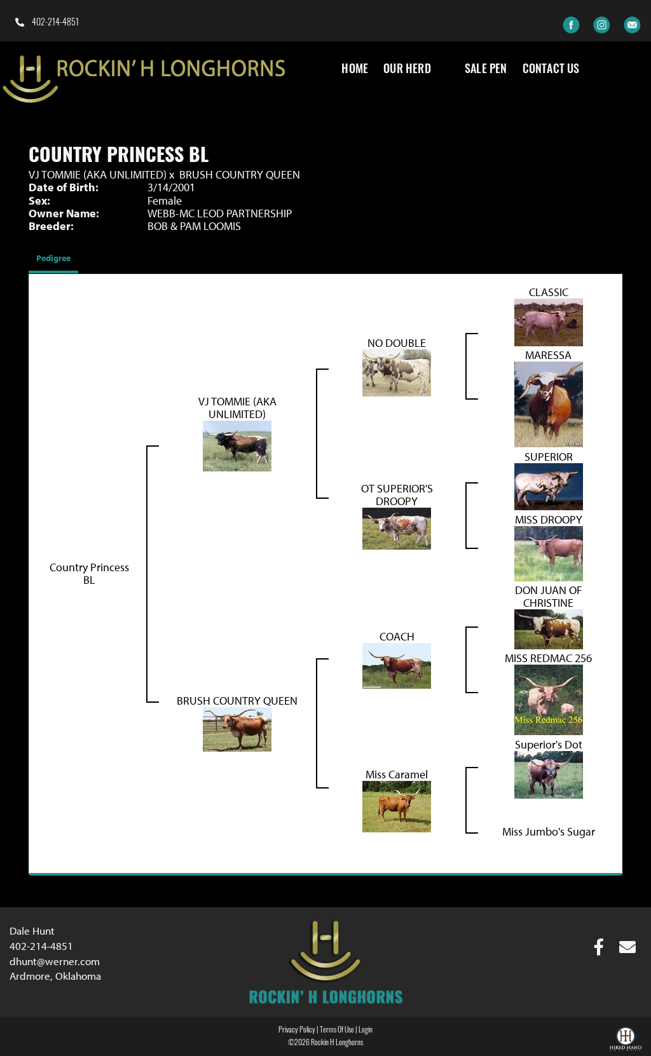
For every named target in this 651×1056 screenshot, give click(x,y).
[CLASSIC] (548, 320)
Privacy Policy (296, 1030)
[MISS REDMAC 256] (548, 698)
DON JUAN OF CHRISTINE (548, 596)
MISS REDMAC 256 (548, 658)
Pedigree (53, 258)
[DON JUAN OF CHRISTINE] (548, 628)
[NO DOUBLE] (396, 371)
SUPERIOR (548, 456)
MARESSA (548, 355)
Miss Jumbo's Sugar (548, 831)
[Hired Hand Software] (625, 1041)
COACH (397, 636)
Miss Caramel (397, 774)
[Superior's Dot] (548, 773)
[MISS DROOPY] (548, 552)
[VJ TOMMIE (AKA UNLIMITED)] (237, 444)
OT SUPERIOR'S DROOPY (397, 494)
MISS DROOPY (548, 519)
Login (366, 1030)
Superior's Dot (548, 744)
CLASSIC (548, 292)
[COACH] (396, 664)
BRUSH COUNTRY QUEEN (239, 174)
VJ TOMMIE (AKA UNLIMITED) (98, 174)
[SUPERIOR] (548, 485)
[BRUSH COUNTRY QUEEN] (237, 728)
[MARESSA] (548, 403)
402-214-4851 (54, 23)
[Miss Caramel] (396, 804)
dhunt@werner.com (55, 961)
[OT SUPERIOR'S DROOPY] (396, 527)
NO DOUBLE (396, 342)
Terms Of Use (337, 1030)
